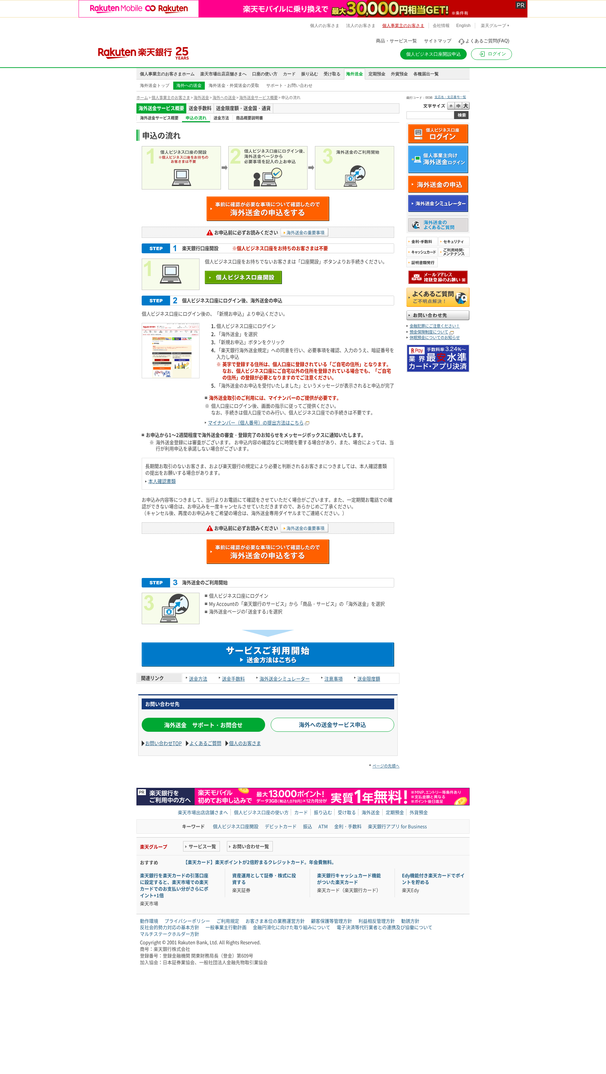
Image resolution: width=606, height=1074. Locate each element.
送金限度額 (368, 678)
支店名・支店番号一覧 (450, 97)
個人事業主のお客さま (171, 98)
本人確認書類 (162, 481)
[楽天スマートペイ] (438, 369)
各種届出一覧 (426, 73)
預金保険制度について (429, 332)
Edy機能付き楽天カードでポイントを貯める (433, 878)
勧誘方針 (410, 920)
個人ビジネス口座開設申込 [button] (433, 54)
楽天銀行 (135, 50)
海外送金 (354, 73)
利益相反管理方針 (376, 920)
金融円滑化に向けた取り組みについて (291, 927)
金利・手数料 (348, 826)
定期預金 (377, 73)
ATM (323, 826)
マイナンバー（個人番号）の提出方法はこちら (256, 422)
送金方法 (198, 678)
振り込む (309, 73)
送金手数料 (233, 678)
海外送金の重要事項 (305, 232)
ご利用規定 (227, 920)
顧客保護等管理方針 (331, 920)
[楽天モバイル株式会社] (303, 9)
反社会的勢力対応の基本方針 (169, 927)
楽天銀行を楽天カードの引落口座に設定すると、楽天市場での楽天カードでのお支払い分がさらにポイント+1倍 (174, 885)
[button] (491, 54)
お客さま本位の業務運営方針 (275, 920)
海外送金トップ (154, 85)
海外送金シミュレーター (285, 678)
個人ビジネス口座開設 (235, 826)
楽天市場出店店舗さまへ (223, 73)
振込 (307, 826)
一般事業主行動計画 (226, 927)
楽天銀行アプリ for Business (397, 826)
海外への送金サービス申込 (332, 724)
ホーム (142, 98)
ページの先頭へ (385, 766)
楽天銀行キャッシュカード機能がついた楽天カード (349, 878)
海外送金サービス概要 (258, 98)
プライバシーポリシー (187, 920)
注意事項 (333, 678)
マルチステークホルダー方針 (169, 933)
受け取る (332, 73)
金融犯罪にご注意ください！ (435, 326)
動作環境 (149, 920)
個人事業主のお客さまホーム (167, 73)
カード (289, 73)
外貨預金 (399, 73)
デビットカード (281, 826)
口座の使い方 (264, 73)
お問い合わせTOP (163, 743)
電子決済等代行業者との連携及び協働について (384, 927)
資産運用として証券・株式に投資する (264, 878)
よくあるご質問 (205, 743)
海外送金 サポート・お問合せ (203, 725)
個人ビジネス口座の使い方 (261, 812)
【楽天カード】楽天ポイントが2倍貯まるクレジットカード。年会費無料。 (259, 862)
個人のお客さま (245, 743)
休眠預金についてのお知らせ (435, 337)
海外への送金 (224, 98)
